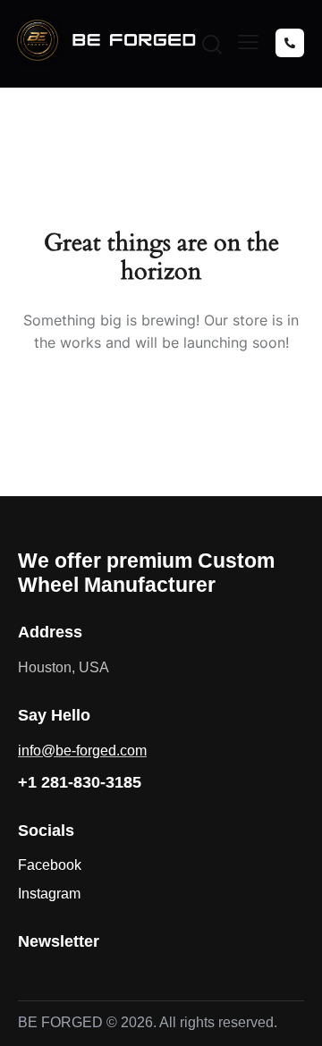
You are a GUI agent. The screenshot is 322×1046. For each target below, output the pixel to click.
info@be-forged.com (82, 750)
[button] (248, 43)
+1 (79, 782)
